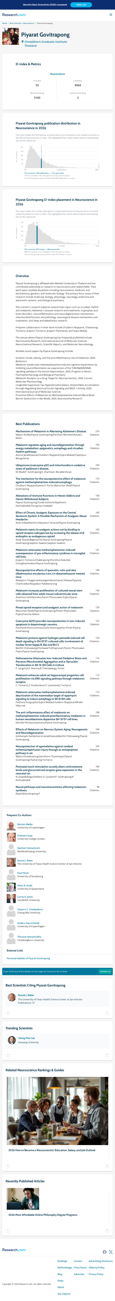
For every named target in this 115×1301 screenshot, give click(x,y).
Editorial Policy (96, 1267)
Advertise (79, 1274)
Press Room (80, 1267)
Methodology (65, 1267)
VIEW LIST (81, 5)
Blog (60, 1274)
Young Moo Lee (26, 1038)
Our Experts (64, 1293)
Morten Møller (25, 824)
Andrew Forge (25, 835)
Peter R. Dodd (24, 885)
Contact (78, 1261)
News (61, 1280)
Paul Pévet (23, 873)
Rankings (62, 1261)
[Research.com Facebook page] (105, 1252)
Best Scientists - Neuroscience (22, 23)
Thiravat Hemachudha (29, 936)
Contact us (105, 971)
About (61, 1287)
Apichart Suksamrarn (28, 848)
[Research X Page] (111, 1252)
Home (4, 23)
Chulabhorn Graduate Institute (46, 42)
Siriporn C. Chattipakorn (30, 909)
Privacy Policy (96, 1274)
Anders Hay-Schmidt (28, 923)
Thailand (30, 46)
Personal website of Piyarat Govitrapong (28, 958)
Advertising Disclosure (101, 1261)
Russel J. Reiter (25, 860)
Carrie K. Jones (25, 896)
